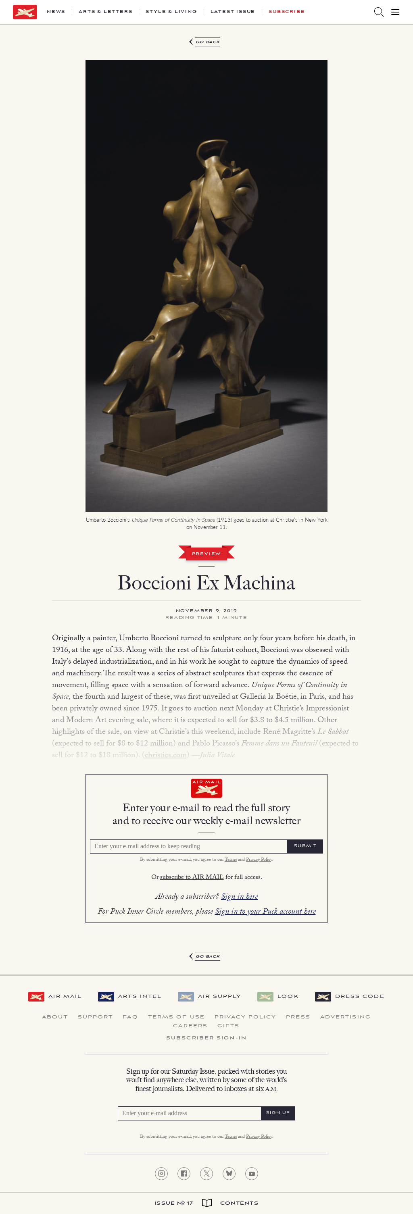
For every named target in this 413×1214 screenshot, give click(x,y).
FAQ (130, 1017)
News (56, 12)
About (55, 1017)
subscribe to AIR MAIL (192, 877)
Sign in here (239, 897)
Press (298, 1017)
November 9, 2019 (207, 611)
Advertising (345, 1017)
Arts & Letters (105, 12)
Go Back (208, 42)
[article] (206, 499)
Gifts (228, 1026)
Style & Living (171, 12)
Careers (190, 1026)
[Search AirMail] (379, 12)
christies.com (166, 756)
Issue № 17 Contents (206, 1203)
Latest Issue (233, 12)
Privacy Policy (259, 860)
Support (95, 1017)
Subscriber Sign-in (206, 1038)
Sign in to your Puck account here (265, 912)
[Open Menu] (395, 12)
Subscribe (287, 12)
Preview (206, 554)
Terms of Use (176, 1017)
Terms (231, 860)
